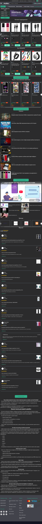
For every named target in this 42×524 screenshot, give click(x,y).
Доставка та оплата (23, 0)
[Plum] (5, 38)
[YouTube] (4, 511)
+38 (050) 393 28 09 (15, 0)
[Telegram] (4, 514)
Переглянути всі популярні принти (21, 109)
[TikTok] (1, 514)
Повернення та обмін (31, 0)
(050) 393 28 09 (3, 503)
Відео (20, 505)
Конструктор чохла (12, 6)
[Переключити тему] (40, 1)
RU (38, 0)
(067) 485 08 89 (3, 500)
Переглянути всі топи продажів (21, 77)
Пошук (5, 17)
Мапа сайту (21, 512)
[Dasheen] (4, 38)
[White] (7, 38)
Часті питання (11, 511)
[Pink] (6, 38)
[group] (25, 13)
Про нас (20, 500)
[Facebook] (1, 511)
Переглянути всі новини (21, 180)
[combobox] (5, 12)
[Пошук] (32, 3)
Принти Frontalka (19, 6)
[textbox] (5, 13)
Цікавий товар (11, 513)
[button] (27, 15)
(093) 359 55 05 (3, 505)
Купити (7, 45)
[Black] (3, 38)
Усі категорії (21, 510)
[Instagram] (6, 511)
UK (37, 0)
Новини (20, 503)
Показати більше (21, 396)
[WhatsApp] (6, 514)
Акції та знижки (27, 6)
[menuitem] (37, 1)
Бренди (20, 507)
